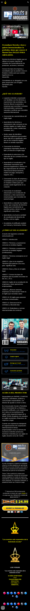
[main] (15, 179)
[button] (2, 2)
